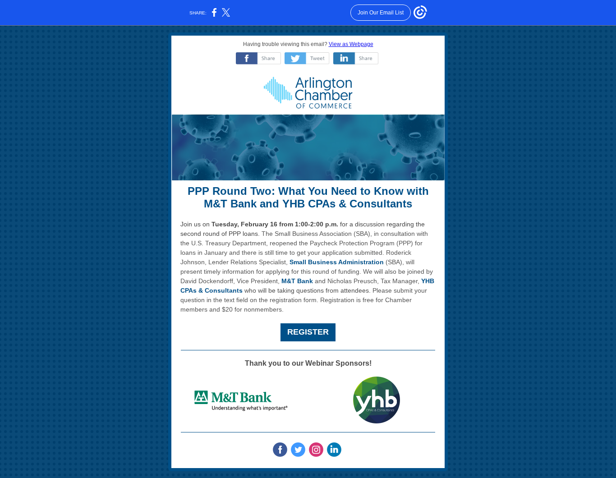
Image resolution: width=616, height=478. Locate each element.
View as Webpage (351, 44)
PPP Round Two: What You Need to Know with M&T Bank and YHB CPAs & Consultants (308, 197)
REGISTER (308, 331)
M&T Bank (297, 281)
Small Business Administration (337, 262)
